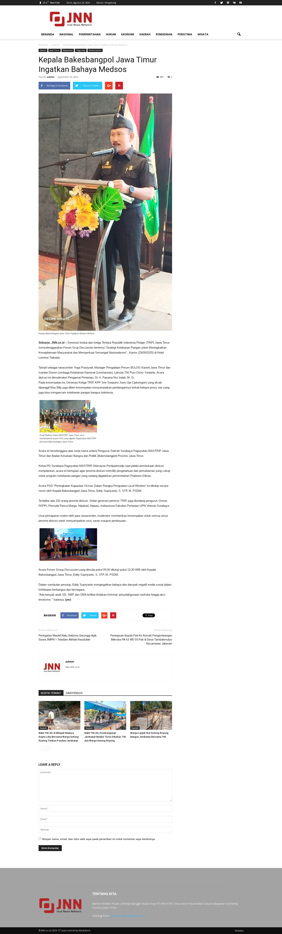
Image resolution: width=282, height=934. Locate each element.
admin (50, 76)
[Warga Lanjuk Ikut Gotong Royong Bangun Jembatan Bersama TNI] (151, 715)
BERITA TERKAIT (51, 693)
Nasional (66, 34)
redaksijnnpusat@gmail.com (127, 915)
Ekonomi (127, 34)
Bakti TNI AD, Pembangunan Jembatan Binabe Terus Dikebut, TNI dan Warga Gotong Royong (105, 736)
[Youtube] (240, 2)
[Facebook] (215, 2)
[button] (238, 34)
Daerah (144, 34)
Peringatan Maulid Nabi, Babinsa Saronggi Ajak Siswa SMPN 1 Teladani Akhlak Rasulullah (67, 637)
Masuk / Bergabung (106, 2)
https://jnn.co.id (72, 667)
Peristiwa (185, 34)
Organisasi (80, 50)
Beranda (47, 34)
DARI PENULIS (74, 693)
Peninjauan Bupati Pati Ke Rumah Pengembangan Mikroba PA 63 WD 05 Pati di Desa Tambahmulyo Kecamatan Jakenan (141, 639)
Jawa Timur (54, 50)
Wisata (203, 34)
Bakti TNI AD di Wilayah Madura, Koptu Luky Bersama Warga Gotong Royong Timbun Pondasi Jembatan (59, 736)
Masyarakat (68, 50)
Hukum (111, 34)
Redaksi (239, 930)
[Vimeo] (228, 2)
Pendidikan (164, 34)
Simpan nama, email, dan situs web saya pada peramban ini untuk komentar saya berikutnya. (99, 839)
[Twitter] (221, 2)
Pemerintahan (90, 34)
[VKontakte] (234, 2)
